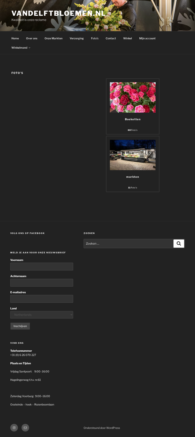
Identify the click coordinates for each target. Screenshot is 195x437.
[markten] (133, 169)
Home (15, 38)
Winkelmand (19, 47)
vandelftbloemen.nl (58, 13)
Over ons (31, 38)
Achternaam (18, 276)
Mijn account (147, 38)
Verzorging (77, 38)
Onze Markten (53, 38)
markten (132, 176)
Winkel (127, 38)
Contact (111, 38)
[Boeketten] (133, 111)
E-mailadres (18, 292)
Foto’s (94, 38)
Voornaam (16, 260)
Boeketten (133, 119)
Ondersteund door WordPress (102, 427)
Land (13, 308)
